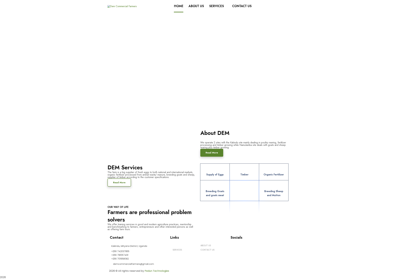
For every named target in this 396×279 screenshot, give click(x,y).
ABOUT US (205, 245)
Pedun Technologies (157, 271)
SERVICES (177, 249)
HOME (177, 245)
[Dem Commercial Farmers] (122, 6)
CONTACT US (207, 249)
